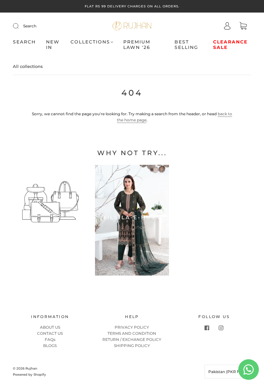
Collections (90, 42)
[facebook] (207, 328)
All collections (28, 66)
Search (29, 25)
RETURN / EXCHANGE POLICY (131, 339)
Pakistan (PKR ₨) (226, 371)
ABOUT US (50, 327)
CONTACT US (50, 333)
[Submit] (20, 26)
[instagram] (221, 328)
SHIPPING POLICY (132, 345)
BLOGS (50, 345)
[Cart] (243, 26)
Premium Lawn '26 (136, 45)
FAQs (50, 339)
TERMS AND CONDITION (132, 333)
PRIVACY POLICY (132, 327)
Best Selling (186, 45)
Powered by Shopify (29, 374)
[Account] (227, 26)
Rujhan (31, 368)
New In (53, 45)
